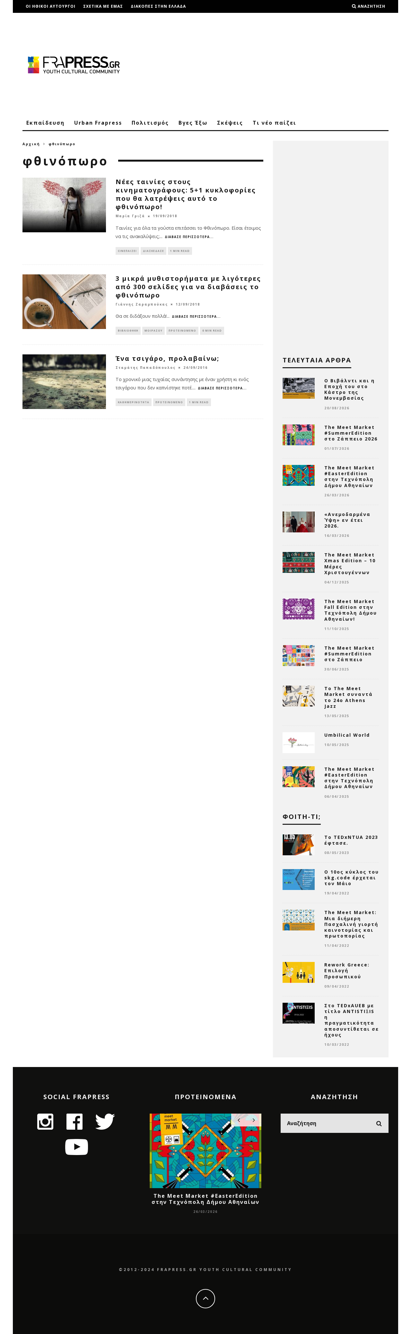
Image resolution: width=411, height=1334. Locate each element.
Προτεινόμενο (182, 330)
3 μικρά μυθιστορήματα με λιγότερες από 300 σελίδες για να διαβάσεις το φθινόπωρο (188, 286)
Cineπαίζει (127, 251)
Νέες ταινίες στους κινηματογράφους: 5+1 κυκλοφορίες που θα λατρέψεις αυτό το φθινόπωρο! (186, 194)
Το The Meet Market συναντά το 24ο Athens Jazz (348, 697)
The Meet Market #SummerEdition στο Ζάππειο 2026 (351, 433)
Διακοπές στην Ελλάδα (158, 6)
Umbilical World (347, 735)
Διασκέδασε (153, 251)
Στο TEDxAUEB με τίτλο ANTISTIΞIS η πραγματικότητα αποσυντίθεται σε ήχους (351, 1020)
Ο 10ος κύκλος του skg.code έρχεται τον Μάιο (351, 877)
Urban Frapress (98, 122)
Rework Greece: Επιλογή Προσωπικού (347, 970)
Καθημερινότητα (133, 402)
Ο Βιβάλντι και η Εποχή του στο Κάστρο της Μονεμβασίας (349, 389)
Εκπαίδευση (45, 122)
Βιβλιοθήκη (128, 330)
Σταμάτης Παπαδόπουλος (146, 367)
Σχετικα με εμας (103, 6)
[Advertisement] (272, 64)
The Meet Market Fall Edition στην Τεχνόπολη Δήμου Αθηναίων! (350, 610)
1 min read (180, 251)
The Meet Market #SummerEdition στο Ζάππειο (349, 654)
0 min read (212, 330)
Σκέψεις (230, 122)
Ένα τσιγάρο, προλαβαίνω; (167, 358)
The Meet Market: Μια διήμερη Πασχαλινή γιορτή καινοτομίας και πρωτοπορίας (351, 924)
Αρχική (31, 143)
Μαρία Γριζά (130, 216)
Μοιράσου (153, 330)
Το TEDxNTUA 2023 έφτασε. (351, 840)
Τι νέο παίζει (274, 122)
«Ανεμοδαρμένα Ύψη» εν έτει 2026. (347, 520)
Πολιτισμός (150, 122)
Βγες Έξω (193, 122)
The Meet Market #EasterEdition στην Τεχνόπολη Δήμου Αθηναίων (349, 476)
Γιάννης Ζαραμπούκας (142, 304)
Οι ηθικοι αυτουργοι (50, 6)
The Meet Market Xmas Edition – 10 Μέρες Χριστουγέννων (350, 563)
